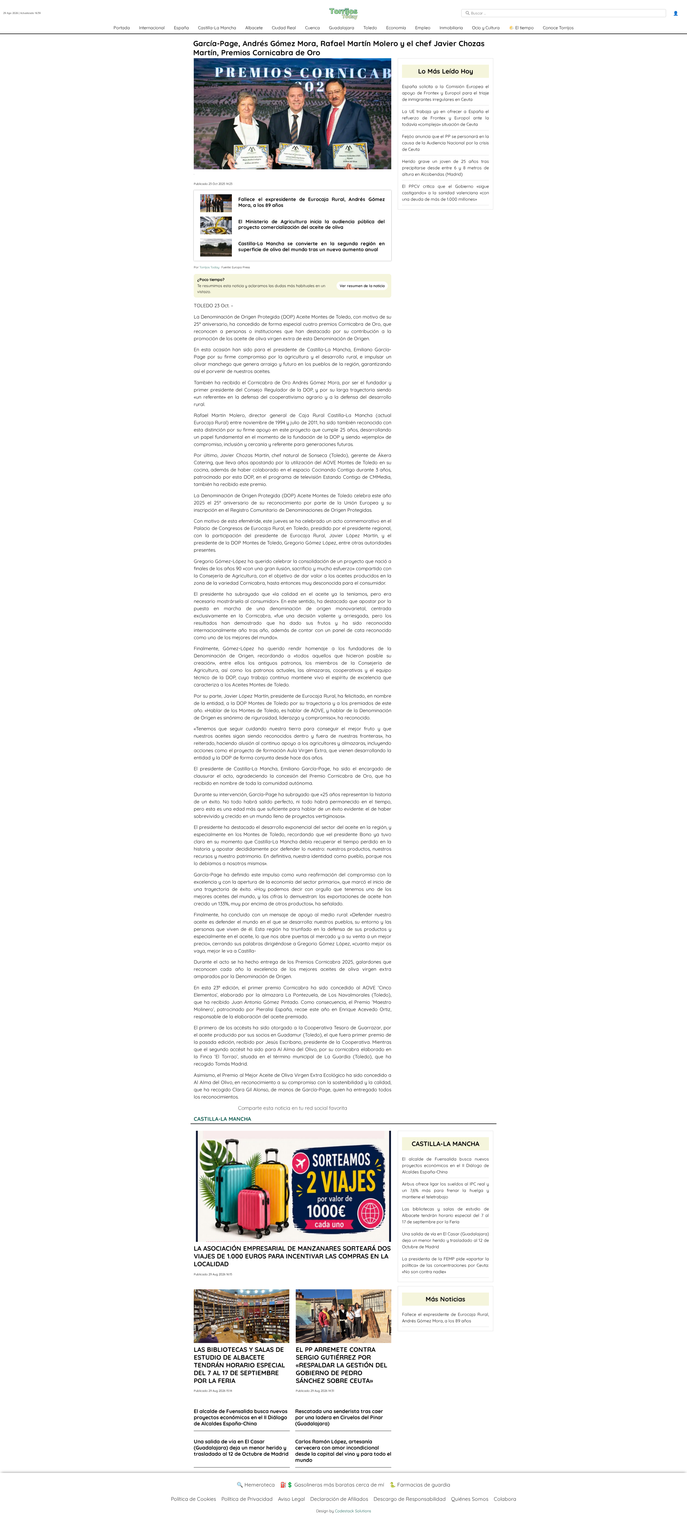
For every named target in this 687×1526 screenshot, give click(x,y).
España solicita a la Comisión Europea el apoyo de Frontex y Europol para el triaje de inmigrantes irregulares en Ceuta (445, 93)
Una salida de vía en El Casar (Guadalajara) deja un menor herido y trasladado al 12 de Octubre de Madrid (445, 1240)
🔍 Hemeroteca (256, 1484)
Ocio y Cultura (486, 27)
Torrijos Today (209, 267)
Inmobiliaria (451, 27)
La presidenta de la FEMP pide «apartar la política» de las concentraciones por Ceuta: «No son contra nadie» (445, 1265)
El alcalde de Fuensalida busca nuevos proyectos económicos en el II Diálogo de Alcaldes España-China (445, 1165)
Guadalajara (341, 27)
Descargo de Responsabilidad (410, 1499)
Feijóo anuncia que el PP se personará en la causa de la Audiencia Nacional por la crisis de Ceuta (445, 143)
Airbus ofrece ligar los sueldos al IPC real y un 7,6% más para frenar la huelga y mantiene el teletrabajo (445, 1190)
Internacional (152, 27)
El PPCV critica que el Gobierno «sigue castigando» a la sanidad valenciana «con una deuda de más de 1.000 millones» (445, 193)
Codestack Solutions (353, 1511)
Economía (396, 27)
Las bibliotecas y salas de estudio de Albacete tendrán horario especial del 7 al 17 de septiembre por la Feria (445, 1215)
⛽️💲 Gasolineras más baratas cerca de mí (332, 1484)
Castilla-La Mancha (217, 27)
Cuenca (312, 27)
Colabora (505, 1499)
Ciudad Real (284, 27)
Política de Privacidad (247, 1499)
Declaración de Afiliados (339, 1499)
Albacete (254, 27)
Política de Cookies (193, 1499)
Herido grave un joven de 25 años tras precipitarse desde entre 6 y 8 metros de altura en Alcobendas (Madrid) (445, 168)
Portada (122, 27)
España (181, 27)
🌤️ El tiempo (521, 27)
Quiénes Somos (469, 1499)
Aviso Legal (291, 1499)
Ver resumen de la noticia (362, 285)
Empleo (422, 27)
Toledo (370, 27)
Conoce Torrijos (558, 27)
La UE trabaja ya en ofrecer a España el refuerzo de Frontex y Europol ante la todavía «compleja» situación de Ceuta (445, 118)
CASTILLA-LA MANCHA (222, 1118)
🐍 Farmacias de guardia (419, 1484)
